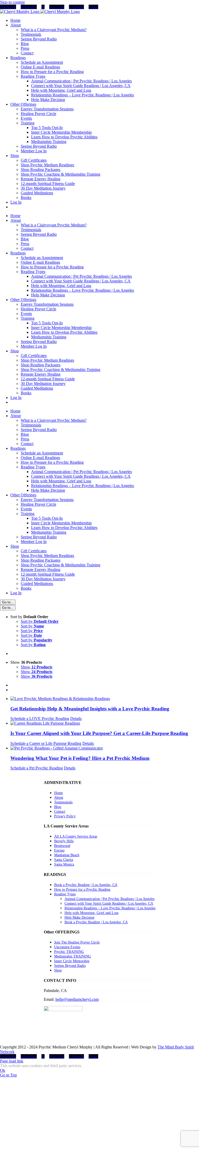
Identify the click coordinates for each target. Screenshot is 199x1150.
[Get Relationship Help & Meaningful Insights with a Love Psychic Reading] (104, 698)
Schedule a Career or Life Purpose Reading (45, 743)
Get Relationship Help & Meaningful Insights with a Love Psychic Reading (89, 708)
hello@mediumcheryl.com (77, 999)
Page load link (11, 1061)
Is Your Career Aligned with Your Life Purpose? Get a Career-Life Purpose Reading (99, 733)
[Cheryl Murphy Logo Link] (40, 11)
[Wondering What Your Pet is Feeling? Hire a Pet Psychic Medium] (104, 748)
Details (76, 718)
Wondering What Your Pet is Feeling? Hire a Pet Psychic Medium (80, 758)
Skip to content (12, 2)
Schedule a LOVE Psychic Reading (39, 718)
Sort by (40, 621)
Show (36, 667)
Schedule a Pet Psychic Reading (36, 768)
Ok (2, 1070)
